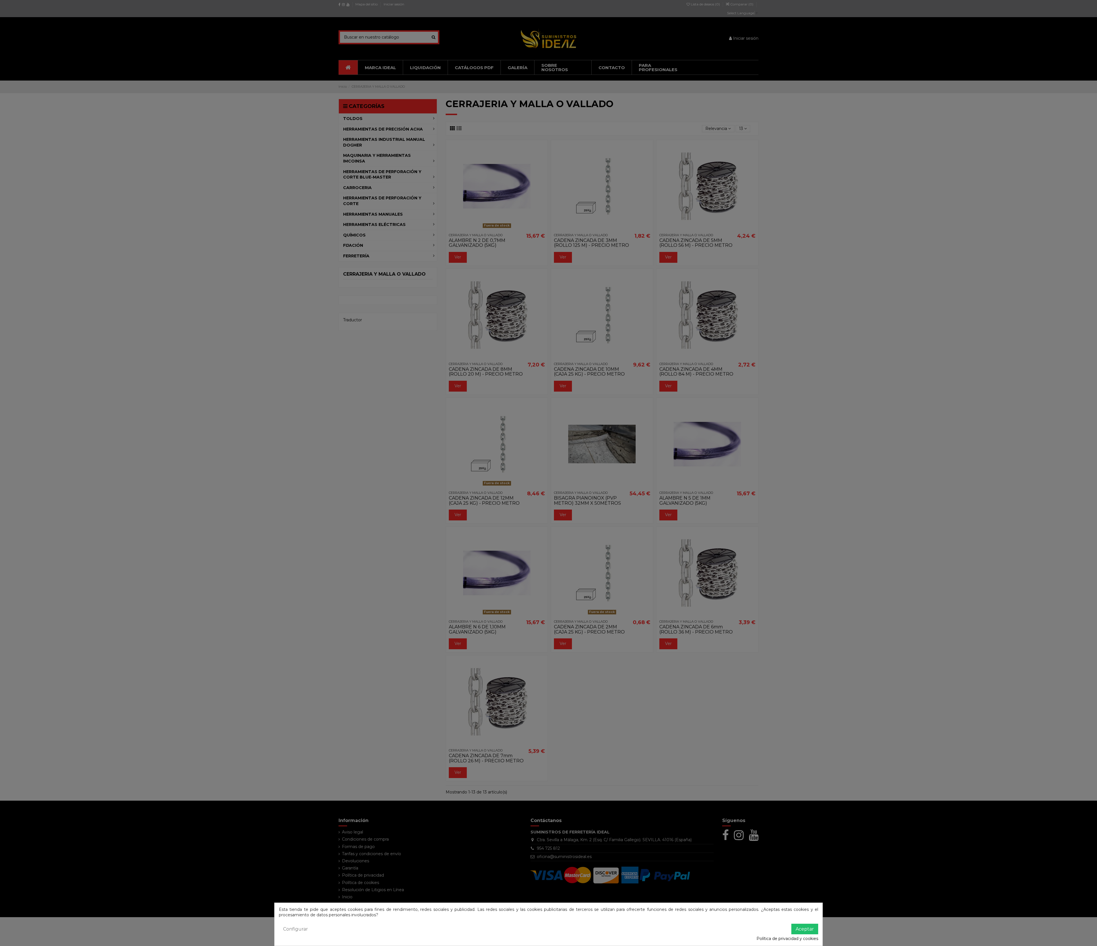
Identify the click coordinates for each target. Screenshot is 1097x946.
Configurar (295, 929)
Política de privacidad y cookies (787, 938)
